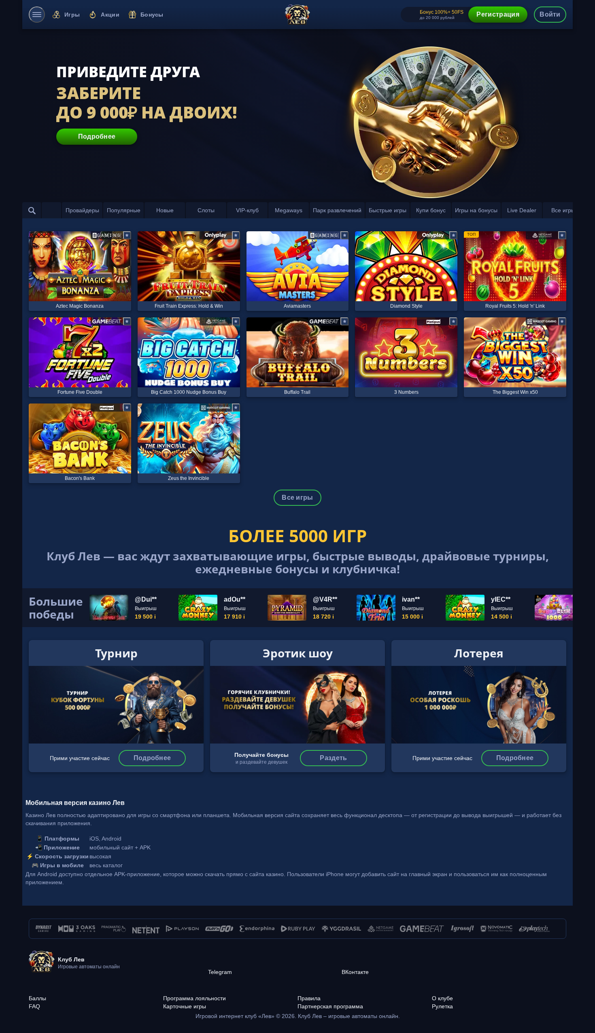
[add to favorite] (127, 235)
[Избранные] (51, 210)
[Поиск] (32, 210)
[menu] (37, 14)
